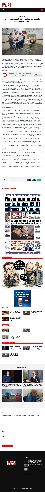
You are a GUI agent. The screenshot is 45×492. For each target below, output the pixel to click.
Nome (3, 431)
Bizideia (30, 488)
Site (3, 441)
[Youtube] (14, 466)
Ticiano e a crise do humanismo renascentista (15, 312)
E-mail (3, 436)
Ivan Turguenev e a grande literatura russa (36, 312)
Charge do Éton (7, 257)
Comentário (4, 418)
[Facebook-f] (9, 466)
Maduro (23, 174)
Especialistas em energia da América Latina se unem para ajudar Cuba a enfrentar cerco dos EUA (32, 404)
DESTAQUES (26, 457)
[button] (3, 10)
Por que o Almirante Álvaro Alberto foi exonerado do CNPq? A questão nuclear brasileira (15, 337)
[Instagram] (11, 466)
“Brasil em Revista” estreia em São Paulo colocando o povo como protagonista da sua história (15, 319)
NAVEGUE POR (5, 474)
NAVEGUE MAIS (27, 474)
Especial (5, 325)
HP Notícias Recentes (8, 342)
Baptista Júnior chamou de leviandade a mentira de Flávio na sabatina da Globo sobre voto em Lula (16, 348)
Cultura (5, 307)
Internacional (23, 16)
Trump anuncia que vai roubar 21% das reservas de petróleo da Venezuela (15, 354)
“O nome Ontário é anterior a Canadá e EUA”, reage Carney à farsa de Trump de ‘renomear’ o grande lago (36, 348)
